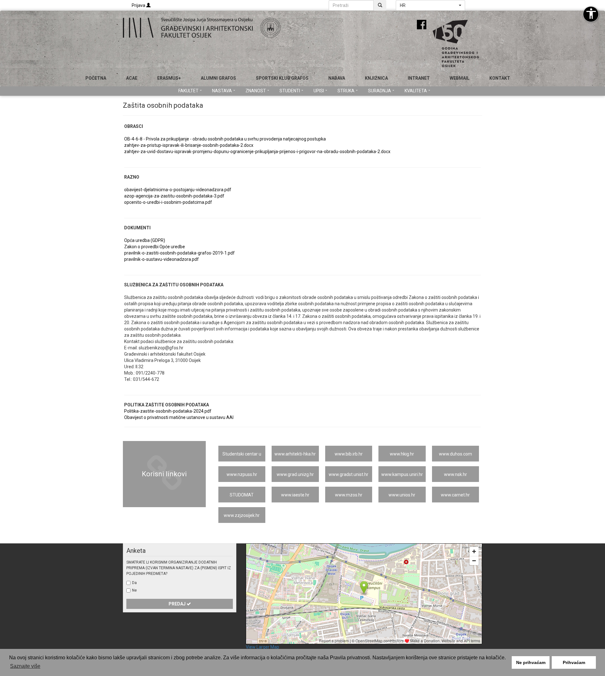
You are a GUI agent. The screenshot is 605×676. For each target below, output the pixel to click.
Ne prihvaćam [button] (530, 662)
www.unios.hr (402, 494)
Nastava (222, 90)
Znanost (255, 90)
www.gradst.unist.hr (348, 474)
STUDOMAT (242, 494)
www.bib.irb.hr (349, 453)
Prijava (139, 5)
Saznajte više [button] (25, 666)
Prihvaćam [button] (574, 662)
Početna (95, 78)
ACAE (131, 78)
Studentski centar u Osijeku (241, 456)
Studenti (289, 90)
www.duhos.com (455, 453)
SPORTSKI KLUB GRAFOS (282, 78)
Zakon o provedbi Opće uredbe (154, 246)
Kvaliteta (416, 90)
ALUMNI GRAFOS (218, 78)
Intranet (419, 78)
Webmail (460, 78)
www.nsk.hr (455, 474)
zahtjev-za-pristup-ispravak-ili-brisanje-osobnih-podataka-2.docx (188, 145)
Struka (345, 90)
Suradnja (379, 90)
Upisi (319, 90)
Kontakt (499, 78)
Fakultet (188, 90)
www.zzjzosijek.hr (242, 515)
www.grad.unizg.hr (295, 474)
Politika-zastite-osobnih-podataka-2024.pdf (167, 411)
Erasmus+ (169, 78)
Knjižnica (376, 78)
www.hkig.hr (402, 453)
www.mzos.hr (348, 494)
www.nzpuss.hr (242, 474)
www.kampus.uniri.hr (402, 474)
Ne (134, 590)
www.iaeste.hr (295, 494)
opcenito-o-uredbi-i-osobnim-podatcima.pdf (168, 202)
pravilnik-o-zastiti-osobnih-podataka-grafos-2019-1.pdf (179, 252)
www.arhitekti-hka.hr (295, 453)
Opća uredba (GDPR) (144, 240)
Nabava (336, 78)
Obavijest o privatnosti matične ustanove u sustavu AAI (178, 417)
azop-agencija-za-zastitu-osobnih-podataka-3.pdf (174, 195)
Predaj (178, 603)
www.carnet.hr (455, 494)
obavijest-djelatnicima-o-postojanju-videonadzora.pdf (177, 189)
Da (134, 583)
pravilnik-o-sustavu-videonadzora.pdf (161, 259)
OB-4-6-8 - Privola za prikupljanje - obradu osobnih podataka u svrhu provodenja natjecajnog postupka (225, 138)
